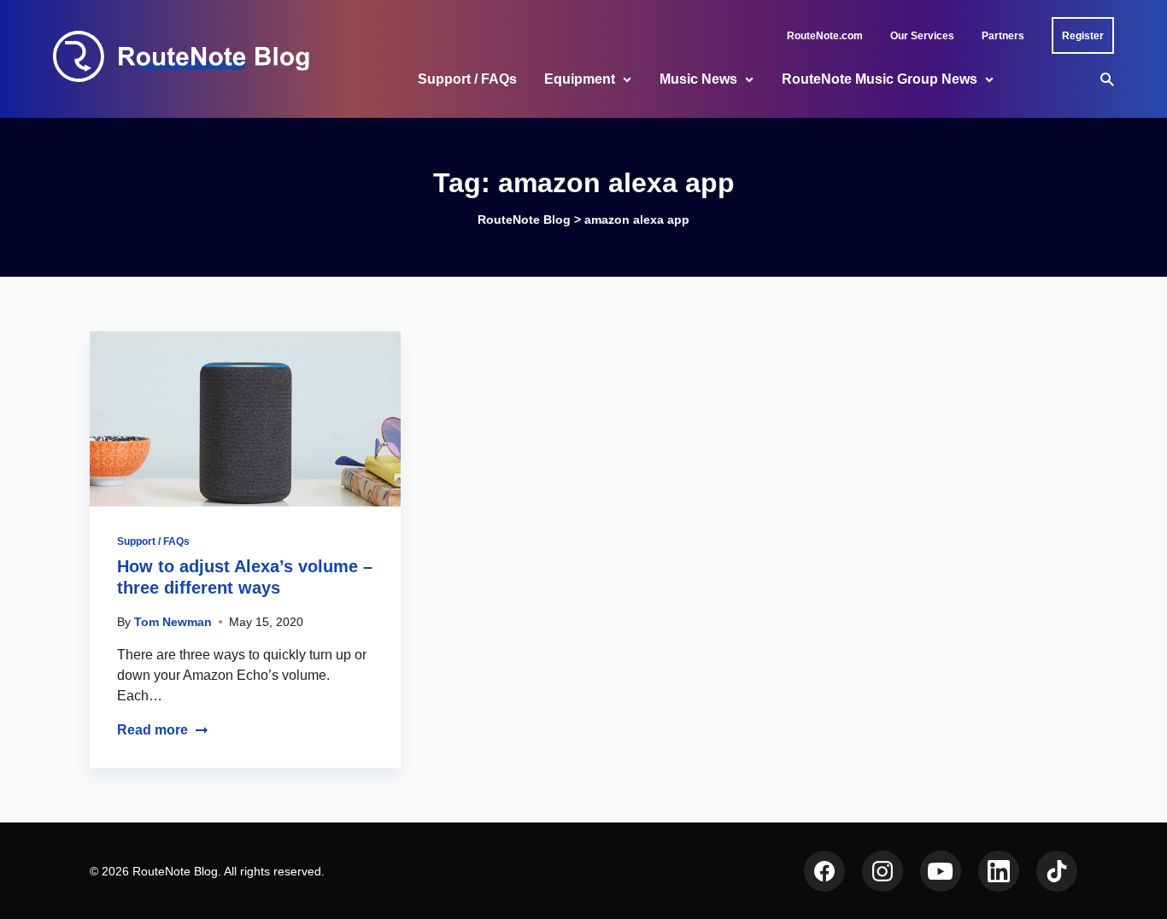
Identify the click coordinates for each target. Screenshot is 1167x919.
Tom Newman (173, 622)
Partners (1003, 36)
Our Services (922, 36)
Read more (152, 730)
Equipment (579, 79)
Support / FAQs (467, 79)
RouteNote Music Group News (879, 79)
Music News (698, 79)
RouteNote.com (825, 36)
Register (1083, 36)
